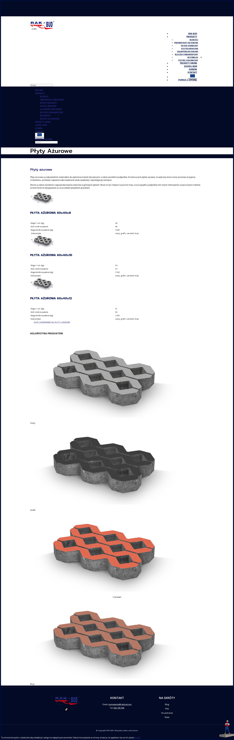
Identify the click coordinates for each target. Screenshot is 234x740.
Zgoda (137, 737)
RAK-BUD (39, 90)
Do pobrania (167, 713)
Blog (167, 704)
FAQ (167, 708)
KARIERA (38, 128)
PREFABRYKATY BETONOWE (186, 43)
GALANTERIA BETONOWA (187, 51)
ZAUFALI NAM (41, 125)
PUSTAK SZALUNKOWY (50, 118)
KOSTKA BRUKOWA (189, 48)
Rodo (167, 717)
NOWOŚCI (194, 40)
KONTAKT (39, 131)
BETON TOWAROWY (189, 45)
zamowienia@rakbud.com (120, 704)
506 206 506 (118, 708)
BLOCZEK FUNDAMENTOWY (186, 54)
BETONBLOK (192, 57)
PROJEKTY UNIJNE (43, 122)
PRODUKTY (40, 93)
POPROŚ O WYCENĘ (187, 80)
